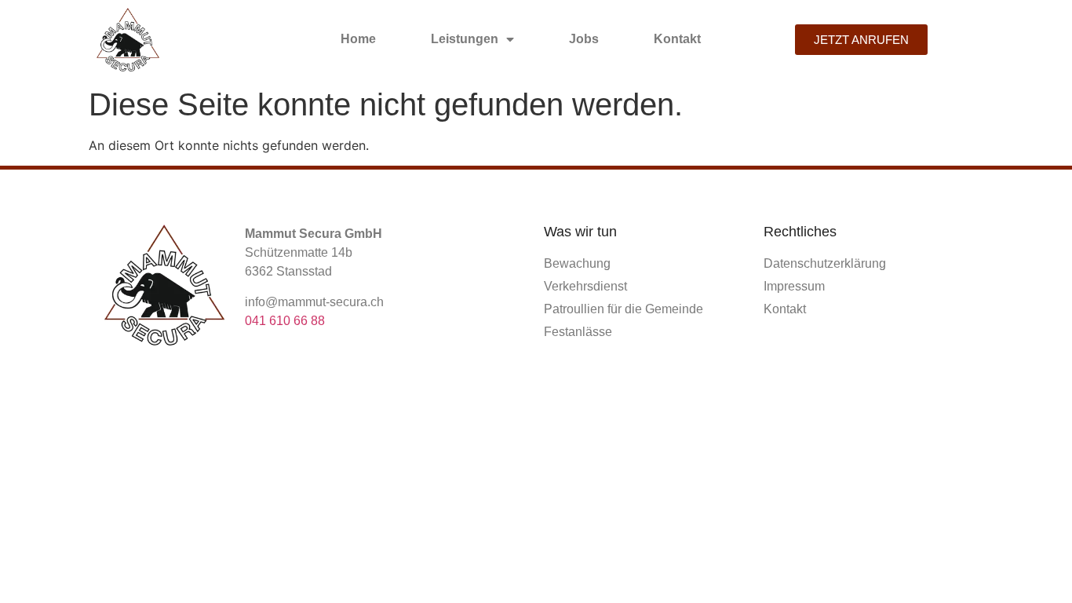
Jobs (584, 39)
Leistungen (464, 39)
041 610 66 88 (285, 320)
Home (358, 39)
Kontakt (677, 39)
